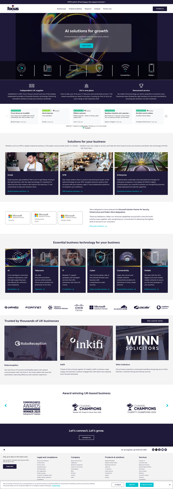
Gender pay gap (41, 473)
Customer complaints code (44, 475)
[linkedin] (153, 450)
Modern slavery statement (44, 477)
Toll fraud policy (41, 469)
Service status (142, 471)
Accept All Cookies (146, 485)
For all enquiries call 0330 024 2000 (134, 450)
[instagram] (165, 450)
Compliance (40, 479)
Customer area (143, 462)
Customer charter (144, 475)
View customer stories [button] (155, 321)
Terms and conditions (43, 460)
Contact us (160, 9)
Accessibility (142, 479)
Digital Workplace (110, 460)
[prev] (5, 405)
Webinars (141, 473)
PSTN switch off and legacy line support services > (86, 2)
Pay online (141, 469)
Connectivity (108, 473)
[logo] (13, 9)
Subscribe (9, 466)
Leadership (74, 462)
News (72, 477)
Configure (118, 485)
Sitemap (141, 477)
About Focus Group (76, 460)
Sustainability (74, 469)
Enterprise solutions (110, 465)
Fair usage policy (41, 471)
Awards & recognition (77, 465)
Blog (72, 471)
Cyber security (109, 471)
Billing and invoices (144, 465)
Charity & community (77, 467)
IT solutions (108, 469)
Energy (107, 477)
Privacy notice (41, 465)
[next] (167, 405)
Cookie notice (40, 462)
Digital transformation (111, 462)
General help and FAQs (145, 467)
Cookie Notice (56, 485)
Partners (73, 473)
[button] (62, 9)
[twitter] (156, 450)
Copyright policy (41, 467)
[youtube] (162, 450)
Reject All (132, 485)
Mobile (107, 475)
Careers (73, 475)
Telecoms (107, 467)
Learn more (86, 45)
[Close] (170, 485)
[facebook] (159, 450)
